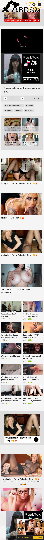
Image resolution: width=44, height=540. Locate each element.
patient (29, 110)
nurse (19, 110)
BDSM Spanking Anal (14, 106)
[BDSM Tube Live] (21, 7)
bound (30, 106)
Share (38, 98)
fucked (9, 110)
